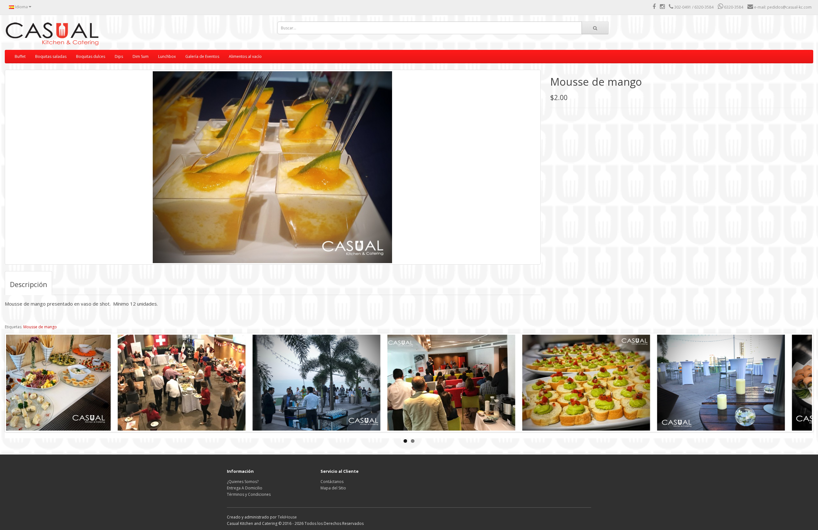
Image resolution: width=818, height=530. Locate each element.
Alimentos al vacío (245, 56)
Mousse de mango (40, 327)
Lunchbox (167, 56)
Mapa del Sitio (333, 488)
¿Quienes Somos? (243, 481)
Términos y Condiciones (249, 494)
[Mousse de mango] (273, 167)
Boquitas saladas (50, 56)
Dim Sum (141, 56)
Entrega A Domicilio (244, 488)
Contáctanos (331, 481)
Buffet (20, 56)
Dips (119, 56)
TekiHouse (287, 517)
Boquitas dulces (90, 56)
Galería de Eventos (202, 56)
